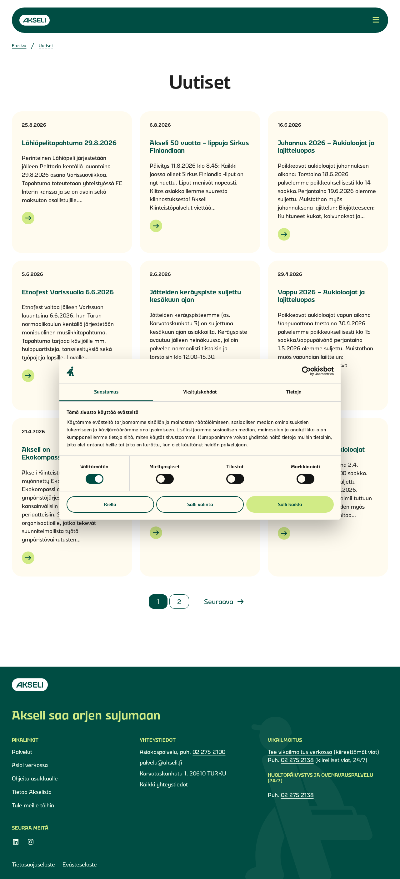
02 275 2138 (297, 760)
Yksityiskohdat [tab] (200, 392)
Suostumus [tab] (106, 392)
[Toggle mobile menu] (376, 20)
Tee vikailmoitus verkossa (300, 751)
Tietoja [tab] (294, 392)
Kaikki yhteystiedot (164, 784)
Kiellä (110, 504)
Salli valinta (200, 504)
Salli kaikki (290, 504)
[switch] (165, 479)
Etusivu (19, 45)
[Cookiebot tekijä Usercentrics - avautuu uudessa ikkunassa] (306, 371)
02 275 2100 (208, 751)
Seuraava (219, 601)
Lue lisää (28, 218)
